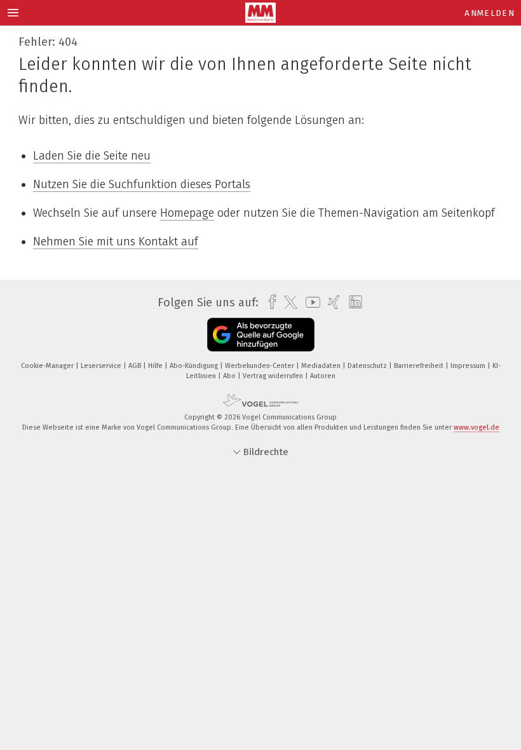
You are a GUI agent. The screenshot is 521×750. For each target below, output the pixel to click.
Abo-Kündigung (195, 366)
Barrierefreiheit (419, 366)
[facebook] (269, 302)
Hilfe (156, 366)
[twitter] (287, 302)
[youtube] (309, 302)
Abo (230, 376)
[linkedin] (352, 302)
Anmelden (489, 13)
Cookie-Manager (48, 366)
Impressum (468, 366)
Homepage (187, 213)
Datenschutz (368, 366)
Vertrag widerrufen (274, 376)
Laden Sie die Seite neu (92, 156)
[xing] (330, 302)
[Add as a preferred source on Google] (261, 334)
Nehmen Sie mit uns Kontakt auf (115, 242)
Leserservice (102, 366)
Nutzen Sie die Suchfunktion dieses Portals (141, 184)
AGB (135, 366)
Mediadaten (321, 366)
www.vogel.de (476, 427)
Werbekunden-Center (260, 366)
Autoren (322, 376)
